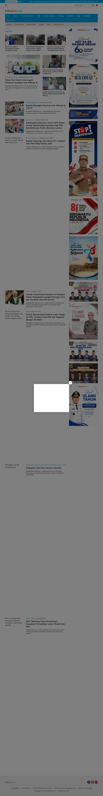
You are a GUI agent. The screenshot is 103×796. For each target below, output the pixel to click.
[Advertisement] (51, 398)
